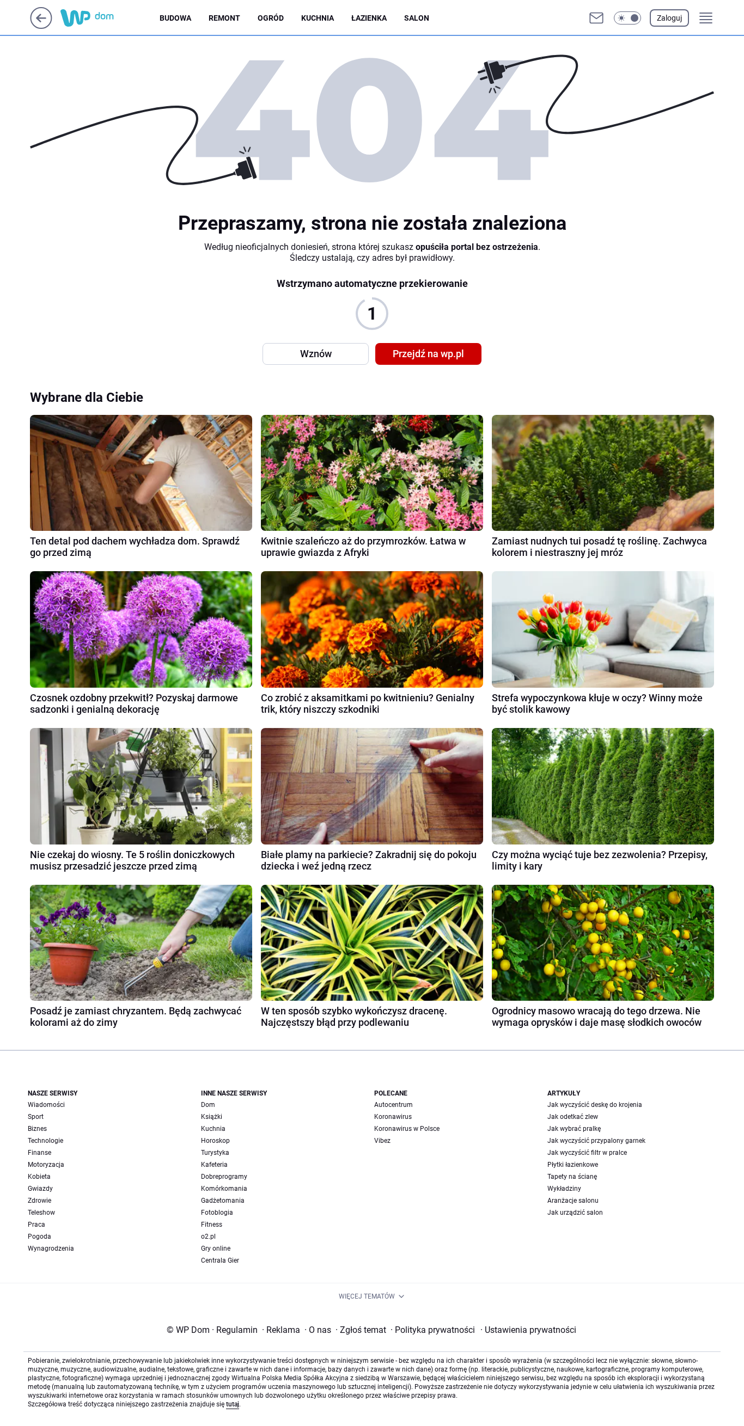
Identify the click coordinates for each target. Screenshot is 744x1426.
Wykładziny (564, 1188)
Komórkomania (224, 1188)
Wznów (316, 353)
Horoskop (215, 1141)
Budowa (175, 18)
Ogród (271, 18)
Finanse (39, 1152)
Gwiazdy (40, 1188)
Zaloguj (669, 18)
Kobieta (39, 1176)
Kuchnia (317, 18)
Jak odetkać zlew (572, 1117)
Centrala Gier (220, 1260)
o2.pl (208, 1236)
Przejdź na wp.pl (428, 353)
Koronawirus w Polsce (407, 1129)
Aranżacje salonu (573, 1200)
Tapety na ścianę (572, 1176)
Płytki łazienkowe (572, 1164)
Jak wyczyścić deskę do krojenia (594, 1105)
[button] (627, 18)
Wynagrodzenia (51, 1248)
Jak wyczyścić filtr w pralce (587, 1152)
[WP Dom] (110, 18)
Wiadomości (46, 1105)
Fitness (211, 1224)
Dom (208, 1105)
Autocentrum (393, 1105)
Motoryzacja (46, 1164)
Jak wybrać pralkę (574, 1129)
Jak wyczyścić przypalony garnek (596, 1141)
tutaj (232, 1404)
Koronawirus (393, 1117)
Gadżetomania (223, 1200)
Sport (36, 1117)
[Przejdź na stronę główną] (41, 26)
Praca (36, 1224)
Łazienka (369, 18)
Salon (416, 18)
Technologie (45, 1141)
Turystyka (215, 1152)
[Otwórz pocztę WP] (596, 18)
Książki (211, 1117)
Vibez (382, 1141)
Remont (224, 18)
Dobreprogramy (224, 1176)
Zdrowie (39, 1200)
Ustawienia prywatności (528, 1330)
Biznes (37, 1129)
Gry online (215, 1248)
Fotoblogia (217, 1212)
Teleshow (41, 1212)
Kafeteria (214, 1164)
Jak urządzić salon (575, 1212)
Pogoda (39, 1236)
